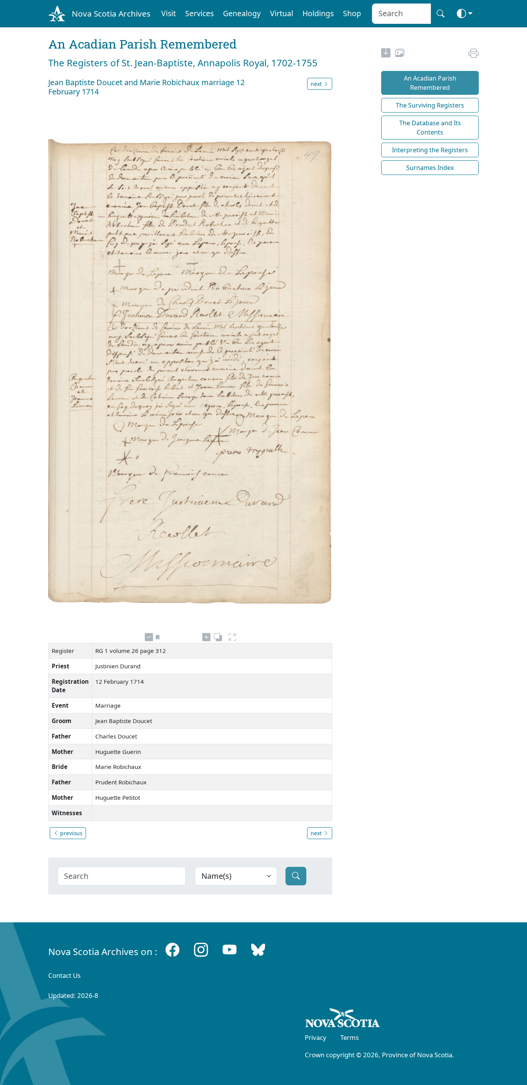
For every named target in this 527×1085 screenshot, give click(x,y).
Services (199, 13)
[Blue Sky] (258, 949)
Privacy (315, 1037)
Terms (349, 1037)
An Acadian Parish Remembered (430, 83)
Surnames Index (430, 167)
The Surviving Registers (430, 105)
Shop (352, 13)
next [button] (317, 83)
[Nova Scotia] (343, 1019)
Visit (168, 13)
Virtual (281, 13)
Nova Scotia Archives (111, 13)
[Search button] (441, 13)
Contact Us (64, 975)
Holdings (318, 13)
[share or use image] (399, 54)
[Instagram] (201, 949)
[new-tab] (385, 54)
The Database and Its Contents (430, 127)
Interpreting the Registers (430, 150)
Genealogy (242, 13)
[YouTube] (229, 949)
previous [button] (71, 833)
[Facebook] (172, 949)
